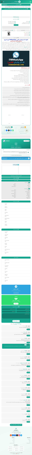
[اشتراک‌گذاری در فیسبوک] (7, 130)
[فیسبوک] (15, 435)
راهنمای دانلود (26, 140)
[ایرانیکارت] (9, 111)
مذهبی (14, 194)
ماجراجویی (14, 184)
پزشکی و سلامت (13, 196)
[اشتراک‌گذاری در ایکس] (9, 130)
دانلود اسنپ (21, 448)
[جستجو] (3, 2)
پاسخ (27, 329)
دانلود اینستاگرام (16, 446)
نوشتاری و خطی (27, 195)
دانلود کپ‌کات (10, 446)
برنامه (17, 48)
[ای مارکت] (22, 111)
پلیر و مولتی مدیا (27, 197)
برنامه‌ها (29, 440)
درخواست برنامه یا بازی (12, 443)
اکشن (14, 183)
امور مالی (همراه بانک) (27, 191)
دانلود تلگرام (21, 446)
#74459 (29, 332)
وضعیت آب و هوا (13, 195)
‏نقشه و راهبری (28, 198)
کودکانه (28, 187)
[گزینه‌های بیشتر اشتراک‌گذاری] (4, 130)
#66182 (29, 369)
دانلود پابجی (16, 448)
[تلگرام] (21, 435)
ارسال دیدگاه (15, 321)
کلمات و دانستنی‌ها (13, 186)
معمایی (14, 185)
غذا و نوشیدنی (28, 193)
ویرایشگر (28, 196)
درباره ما (13, 439)
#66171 (29, 381)
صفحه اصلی (29, 439)
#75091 (29, 326)
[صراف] (9, 119)
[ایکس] (17, 435)
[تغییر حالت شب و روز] (1, 2)
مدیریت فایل (28, 194)
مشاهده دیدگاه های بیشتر (15, 425)
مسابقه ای (28, 185)
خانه (28, 6)
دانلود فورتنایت (10, 448)
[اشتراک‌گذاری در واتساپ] (13, 130)
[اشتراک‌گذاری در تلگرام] (11, 130)
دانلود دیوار (16, 450)
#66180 (29, 375)
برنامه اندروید (14, 19)
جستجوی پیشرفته (28, 443)
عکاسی (14, 192)
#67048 (29, 338)
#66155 (29, 387)
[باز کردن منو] (30, 2)
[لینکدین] (13, 435)
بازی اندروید (27, 182)
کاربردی (14, 197)
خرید (14, 191)
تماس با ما (13, 440)
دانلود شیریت (10, 450)
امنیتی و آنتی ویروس (13, 190)
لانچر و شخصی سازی (13, 193)
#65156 (29, 414)
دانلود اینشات (21, 450)
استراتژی (28, 183)
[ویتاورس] (22, 119)
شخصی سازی (28, 192)
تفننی (28, 184)
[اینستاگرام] (19, 435)
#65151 (29, 419)
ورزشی (28, 186)
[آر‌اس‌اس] (11, 435)
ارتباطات (26, 6)
